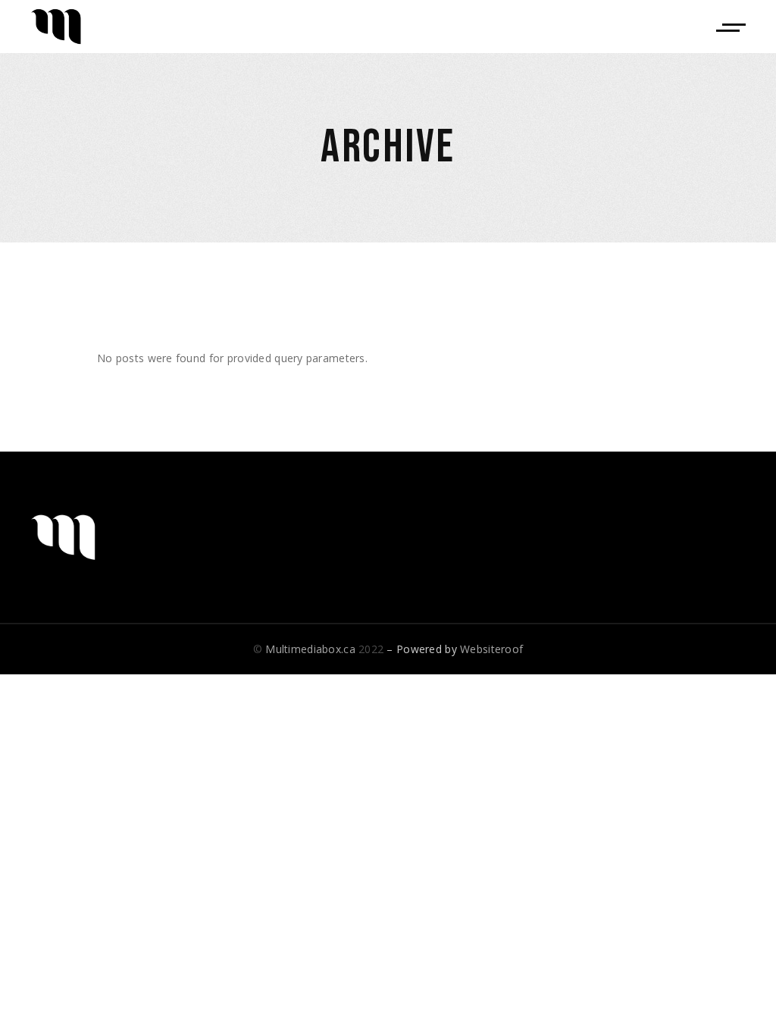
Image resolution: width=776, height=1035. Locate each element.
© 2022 (318, 649)
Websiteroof (491, 649)
